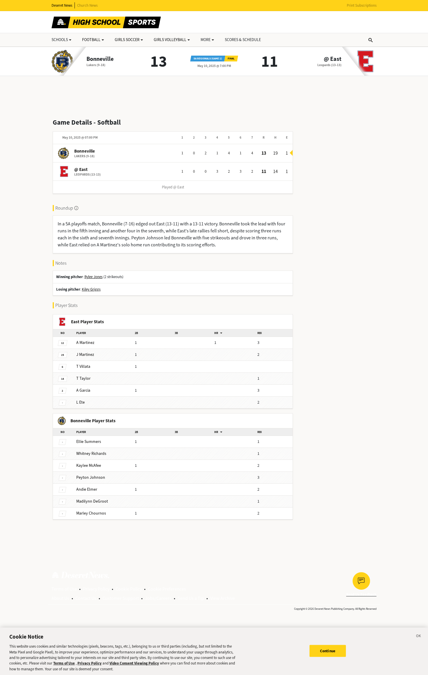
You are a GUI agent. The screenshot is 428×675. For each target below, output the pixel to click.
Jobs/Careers (158, 598)
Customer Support (120, 598)
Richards (91, 453)
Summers (88, 441)
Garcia (83, 390)
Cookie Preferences (167, 589)
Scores (243, 40)
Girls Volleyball (170, 40)
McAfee (88, 465)
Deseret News (62, 5)
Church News (87, 5)
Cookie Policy (129, 589)
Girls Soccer (127, 40)
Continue (327, 650)
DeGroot (92, 501)
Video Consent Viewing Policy (134, 663)
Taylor (83, 378)
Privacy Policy (96, 589)
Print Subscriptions (361, 5)
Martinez (85, 342)
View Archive (222, 598)
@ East (333, 59)
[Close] (418, 636)
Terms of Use (64, 589)
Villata (83, 366)
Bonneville (100, 59)
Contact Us (85, 598)
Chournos (91, 513)
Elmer (86, 489)
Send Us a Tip (191, 598)
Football (91, 40)
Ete (80, 402)
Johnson (90, 477)
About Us (60, 598)
